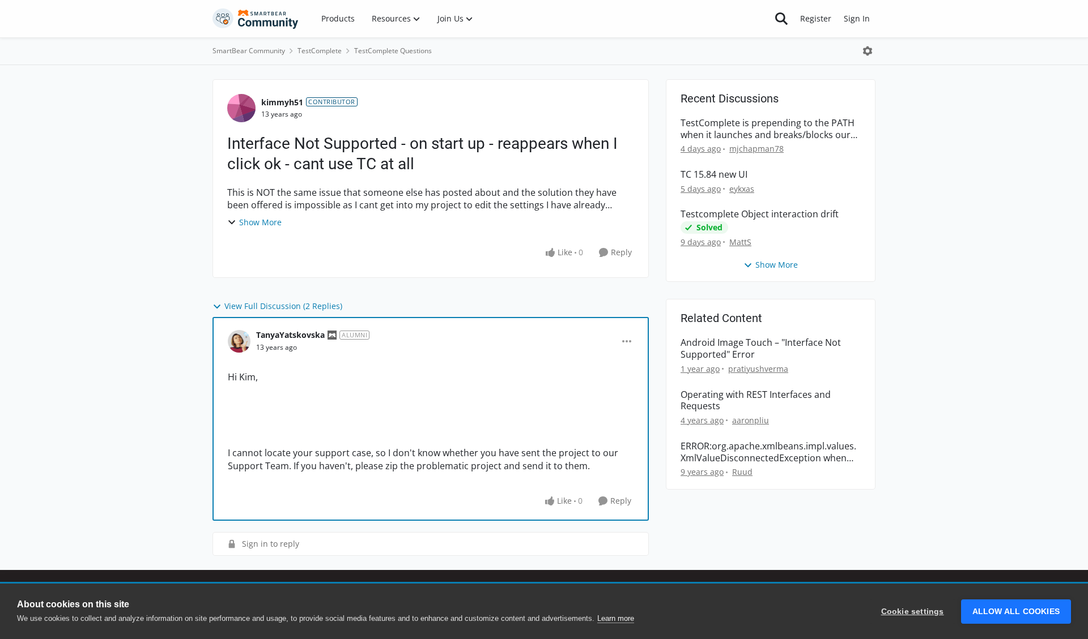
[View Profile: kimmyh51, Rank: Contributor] (241, 108)
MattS (740, 242)
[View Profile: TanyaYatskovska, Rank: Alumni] (239, 341)
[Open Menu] (868, 51)
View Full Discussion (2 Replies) (283, 306)
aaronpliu (750, 420)
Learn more (615, 618)
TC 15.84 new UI (714, 175)
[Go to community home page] (255, 18)
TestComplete (320, 50)
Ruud (742, 471)
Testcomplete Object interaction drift (760, 214)
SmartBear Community (248, 50)
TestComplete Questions (393, 50)
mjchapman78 (756, 148)
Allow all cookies (1016, 611)
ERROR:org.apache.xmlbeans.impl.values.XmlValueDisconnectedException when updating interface (768, 452)
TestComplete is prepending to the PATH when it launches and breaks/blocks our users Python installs (768, 129)
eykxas (741, 188)
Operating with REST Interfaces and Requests (756, 401)
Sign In (857, 18)
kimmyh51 (282, 102)
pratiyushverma (758, 368)
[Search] (781, 18)
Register (815, 18)
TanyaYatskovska (290, 334)
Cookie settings (912, 611)
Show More (260, 222)
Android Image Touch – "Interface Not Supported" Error (761, 349)
